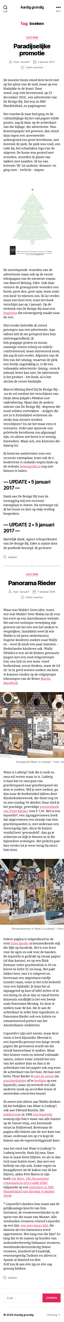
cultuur (32, 37)
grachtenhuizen (14, 1081)
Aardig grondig (32, 7)
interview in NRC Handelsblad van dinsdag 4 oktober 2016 (29, 1191)
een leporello (42, 1115)
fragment (10, 313)
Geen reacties (34, 67)
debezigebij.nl (30, 467)
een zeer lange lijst (34, 1226)
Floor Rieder (20, 943)
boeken (12, 557)
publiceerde (12, 1115)
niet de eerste (44, 1076)
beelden (40, 1081)
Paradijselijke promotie (31, 49)
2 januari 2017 (46, 62)
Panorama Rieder (32, 583)
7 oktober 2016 (46, 591)
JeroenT (25, 62)
